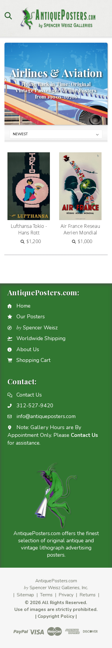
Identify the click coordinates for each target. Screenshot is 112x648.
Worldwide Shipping (40, 338)
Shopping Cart (33, 360)
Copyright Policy (56, 616)
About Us (27, 349)
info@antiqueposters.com (46, 416)
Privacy (66, 595)
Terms (46, 595)
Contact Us (29, 394)
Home (23, 305)
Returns (87, 595)
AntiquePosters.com (56, 581)
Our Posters (30, 316)
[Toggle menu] (8, 15)
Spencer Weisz (37, 327)
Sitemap (25, 595)
